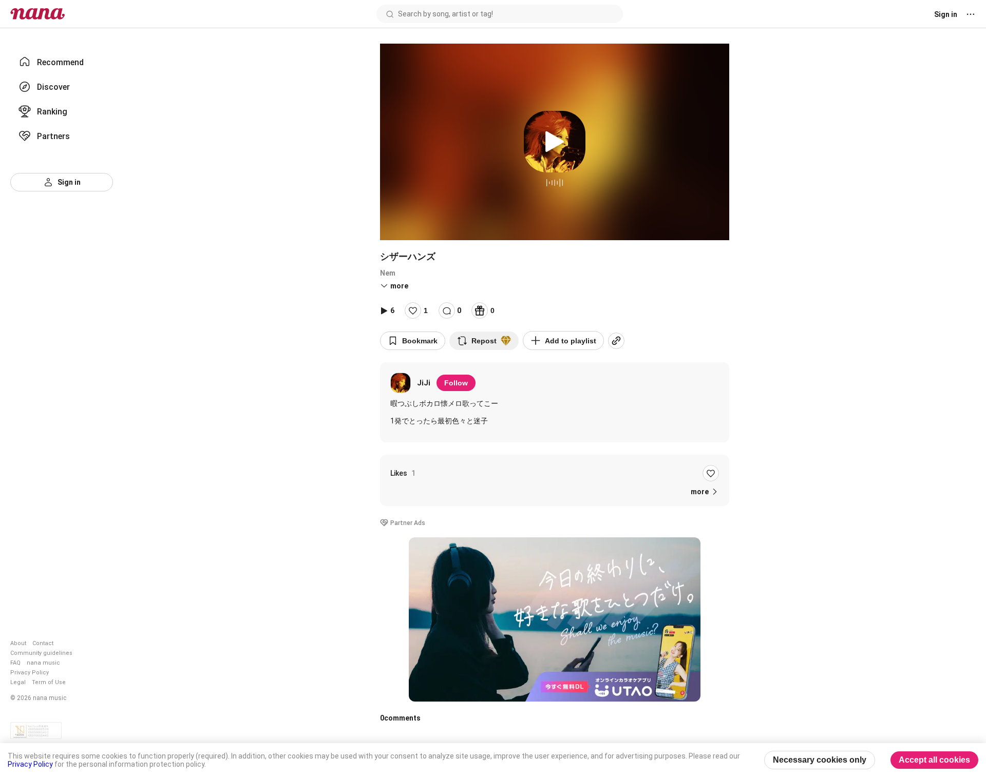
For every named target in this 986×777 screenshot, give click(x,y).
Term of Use (49, 682)
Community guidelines (41, 653)
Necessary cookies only (819, 759)
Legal (18, 682)
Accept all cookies (934, 759)
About (18, 643)
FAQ (15, 662)
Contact (42, 643)
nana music (43, 662)
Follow (456, 383)
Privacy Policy (29, 672)
